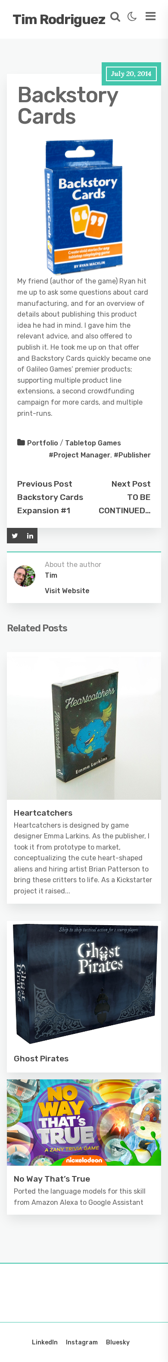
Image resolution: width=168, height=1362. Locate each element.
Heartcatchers (43, 813)
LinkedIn (45, 1342)
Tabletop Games (93, 443)
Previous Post (44, 484)
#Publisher (132, 455)
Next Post (131, 484)
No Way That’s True (52, 1179)
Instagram (82, 1342)
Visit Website (67, 591)
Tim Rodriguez (58, 19)
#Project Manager (79, 455)
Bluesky (118, 1342)
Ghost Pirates (41, 1058)
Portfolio (42, 443)
